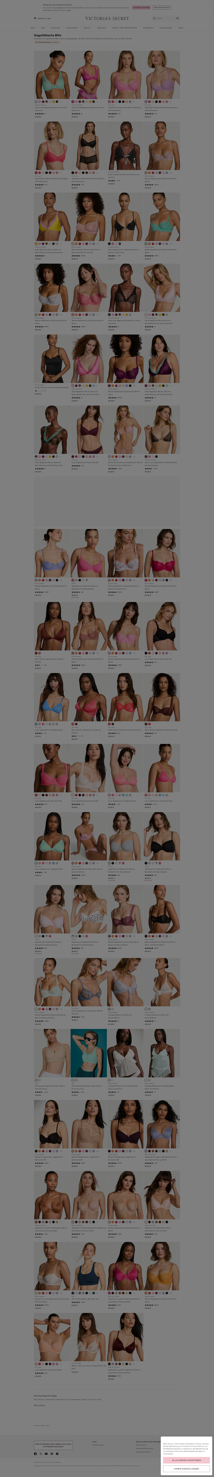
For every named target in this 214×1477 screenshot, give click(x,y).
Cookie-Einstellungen (186, 1469)
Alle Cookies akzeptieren (186, 1460)
